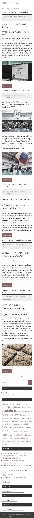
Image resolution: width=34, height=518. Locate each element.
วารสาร (8, 431)
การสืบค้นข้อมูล (16, 418)
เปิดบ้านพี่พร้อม (26, 441)
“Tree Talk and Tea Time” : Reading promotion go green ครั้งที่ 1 (16, 185)
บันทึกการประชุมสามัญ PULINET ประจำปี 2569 (17, 453)
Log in (5, 392)
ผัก (25, 427)
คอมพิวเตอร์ (22, 424)
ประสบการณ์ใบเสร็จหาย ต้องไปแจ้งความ (14, 456)
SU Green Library (13, 407)
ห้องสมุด (14, 438)
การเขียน (17, 421)
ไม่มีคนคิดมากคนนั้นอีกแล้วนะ (11, 458)
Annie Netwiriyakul (19, 17)
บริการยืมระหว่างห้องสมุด (19, 427)
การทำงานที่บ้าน (19, 411)
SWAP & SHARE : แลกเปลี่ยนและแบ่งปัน (16, 240)
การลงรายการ (8, 418)
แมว (2, 444)
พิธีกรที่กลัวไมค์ (7, 475)
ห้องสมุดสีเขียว (20, 438)
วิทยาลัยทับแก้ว (15, 431)
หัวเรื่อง (11, 438)
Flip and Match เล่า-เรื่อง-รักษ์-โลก (13, 460)
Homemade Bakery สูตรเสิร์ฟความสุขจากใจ (16, 291)
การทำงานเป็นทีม (25, 411)
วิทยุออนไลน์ (21, 431)
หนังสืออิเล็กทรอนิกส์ (21, 435)
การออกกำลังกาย (24, 418)
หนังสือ (5, 435)
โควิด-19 (5, 444)
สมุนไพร (26, 431)
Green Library (11, 404)
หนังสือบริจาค (12, 435)
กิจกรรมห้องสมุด (14, 424)
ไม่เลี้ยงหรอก (6, 482)
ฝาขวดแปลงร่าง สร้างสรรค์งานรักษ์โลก (15, 12)
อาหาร (18, 441)
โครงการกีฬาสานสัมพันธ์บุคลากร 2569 (15, 90)
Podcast (18, 404)
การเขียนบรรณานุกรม (25, 421)
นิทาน (14, 427)
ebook (4, 404)
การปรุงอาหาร (25, 415)
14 (17, 376)
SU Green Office (25, 407)
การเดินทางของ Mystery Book (12, 463)
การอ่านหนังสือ (10, 421)
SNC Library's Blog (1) (10, 395)
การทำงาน (10, 411)
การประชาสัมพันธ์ (16, 414)
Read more (6, 86)
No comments (7, 19)
